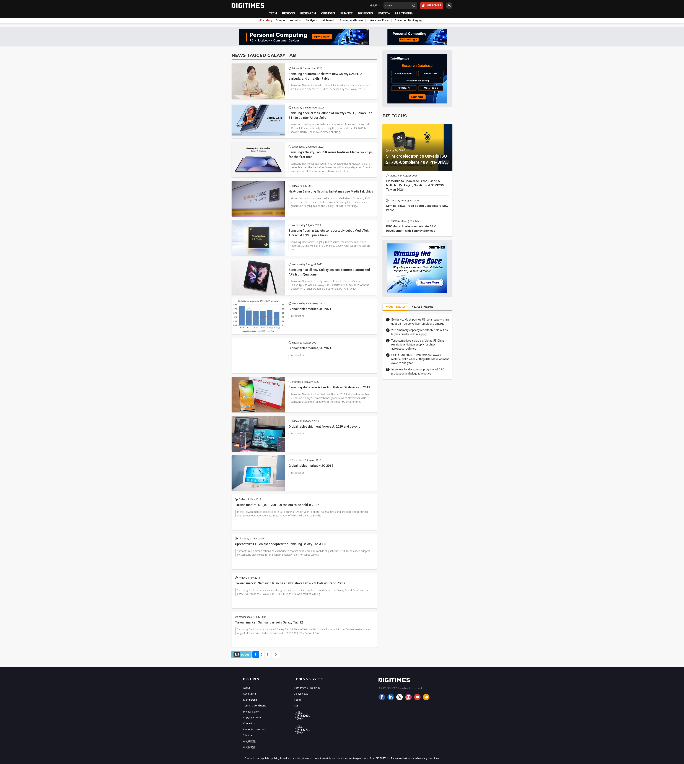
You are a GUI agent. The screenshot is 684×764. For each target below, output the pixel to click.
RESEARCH (308, 13)
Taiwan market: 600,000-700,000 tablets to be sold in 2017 (277, 505)
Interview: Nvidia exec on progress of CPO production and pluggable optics (417, 371)
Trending (266, 20)
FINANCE (346, 13)
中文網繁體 (249, 741)
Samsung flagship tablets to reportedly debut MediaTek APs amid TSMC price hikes (329, 233)
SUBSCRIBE (433, 5)
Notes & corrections (255, 729)
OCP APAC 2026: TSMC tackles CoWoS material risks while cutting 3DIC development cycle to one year (420, 359)
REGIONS (288, 13)
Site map (248, 735)
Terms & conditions (254, 705)
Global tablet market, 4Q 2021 (310, 309)
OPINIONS (328, 13)
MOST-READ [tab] (395, 306)
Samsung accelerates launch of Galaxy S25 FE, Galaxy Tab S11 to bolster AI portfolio (330, 115)
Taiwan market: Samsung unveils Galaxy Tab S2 (269, 622)
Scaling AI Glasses (351, 20)
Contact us (249, 723)
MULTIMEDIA (404, 13)
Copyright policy (252, 717)
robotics (295, 20)
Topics (298, 699)
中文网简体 (249, 747)
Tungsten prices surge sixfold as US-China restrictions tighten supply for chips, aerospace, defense (417, 344)
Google (280, 20)
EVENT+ (384, 13)
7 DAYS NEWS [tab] (422, 306)
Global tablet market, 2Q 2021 (310, 348)
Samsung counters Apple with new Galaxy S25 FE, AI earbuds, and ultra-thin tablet (326, 76)
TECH (273, 13)
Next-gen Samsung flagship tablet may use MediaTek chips (331, 191)
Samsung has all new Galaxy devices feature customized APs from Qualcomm (329, 272)
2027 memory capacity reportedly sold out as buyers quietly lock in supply (419, 332)
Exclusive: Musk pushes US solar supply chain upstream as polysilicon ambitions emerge (420, 321)
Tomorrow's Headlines (307, 687)
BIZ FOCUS (365, 13)
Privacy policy (251, 711)
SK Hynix (311, 20)
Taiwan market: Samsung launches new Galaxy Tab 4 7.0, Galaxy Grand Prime (290, 583)
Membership (250, 699)
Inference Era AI (379, 20)
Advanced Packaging (408, 20)
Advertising (249, 693)
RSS (296, 705)
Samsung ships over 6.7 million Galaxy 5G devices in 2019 (329, 387)
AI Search (328, 20)
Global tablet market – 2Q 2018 (311, 465)
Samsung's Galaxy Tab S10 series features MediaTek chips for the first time (331, 154)
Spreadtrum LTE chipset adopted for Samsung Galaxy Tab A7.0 (280, 544)
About (246, 687)
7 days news (301, 693)
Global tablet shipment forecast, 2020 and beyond (324, 426)
